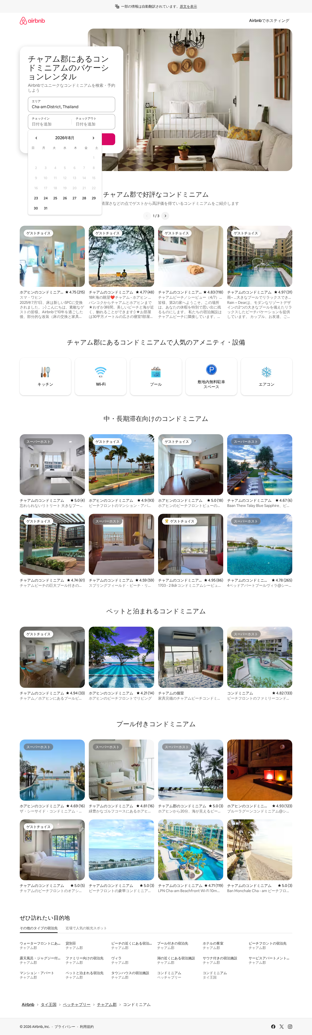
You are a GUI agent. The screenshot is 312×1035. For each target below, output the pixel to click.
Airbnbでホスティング (269, 20)
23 (36, 198)
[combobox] (71, 107)
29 (94, 198)
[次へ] (165, 216)
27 (74, 198)
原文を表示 (188, 6)
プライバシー (65, 1026)
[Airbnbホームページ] (32, 20)
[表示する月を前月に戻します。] (36, 138)
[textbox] (50, 124)
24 (46, 198)
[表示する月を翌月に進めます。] (93, 138)
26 (65, 198)
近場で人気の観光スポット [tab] (86, 928)
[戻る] (147, 216)
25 (55, 198)
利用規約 (87, 1026)
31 (45, 208)
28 (84, 198)
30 (36, 208)
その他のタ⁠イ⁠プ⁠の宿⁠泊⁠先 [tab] (39, 928)
